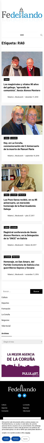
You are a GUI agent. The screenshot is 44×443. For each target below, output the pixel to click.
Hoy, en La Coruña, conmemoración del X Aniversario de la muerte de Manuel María (21, 145)
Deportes (5, 303)
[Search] (41, 35)
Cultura (7, 79)
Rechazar (15, 439)
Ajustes (27, 433)
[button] (22, 35)
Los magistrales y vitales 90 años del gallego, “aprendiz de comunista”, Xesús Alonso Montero (22, 87)
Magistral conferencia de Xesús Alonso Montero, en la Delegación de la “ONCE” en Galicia (21, 235)
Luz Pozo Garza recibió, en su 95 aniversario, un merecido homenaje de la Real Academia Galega (20, 204)
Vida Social (22, 195)
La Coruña (14, 138)
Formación (6, 309)
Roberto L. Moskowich (15, 97)
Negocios (5, 320)
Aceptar (6, 439)
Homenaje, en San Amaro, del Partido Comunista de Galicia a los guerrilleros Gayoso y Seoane (21, 264)
